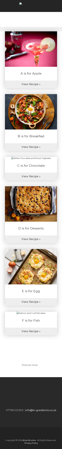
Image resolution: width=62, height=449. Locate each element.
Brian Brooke (29, 440)
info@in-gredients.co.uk (40, 410)
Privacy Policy (31, 443)
